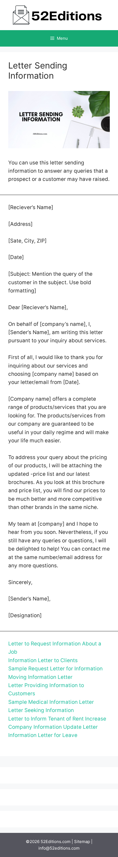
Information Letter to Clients (43, 660)
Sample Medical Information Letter (51, 702)
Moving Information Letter (40, 677)
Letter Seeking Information (41, 710)
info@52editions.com (59, 848)
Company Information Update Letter (53, 727)
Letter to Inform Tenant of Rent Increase (57, 719)
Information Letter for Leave (42, 735)
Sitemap (82, 841)
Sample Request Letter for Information (55, 668)
